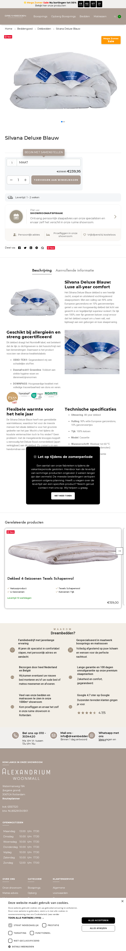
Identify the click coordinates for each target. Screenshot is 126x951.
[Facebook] (19, 247)
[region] (44, 173)
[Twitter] (25, 247)
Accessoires (98, 32)
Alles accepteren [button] (98, 920)
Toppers (39, 32)
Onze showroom (12, 887)
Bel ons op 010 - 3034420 (34, 734)
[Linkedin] (31, 247)
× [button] (122, 901)
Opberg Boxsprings (63, 16)
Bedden (85, 16)
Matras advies (10, 893)
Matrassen (100, 16)
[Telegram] (36, 247)
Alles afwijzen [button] (98, 928)
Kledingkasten (57, 32)
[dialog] (63, 924)
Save (9, 36)
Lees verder (53, 914)
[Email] (42, 247)
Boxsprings (40, 16)
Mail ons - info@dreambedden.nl (76, 734)
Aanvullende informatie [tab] (75, 270)
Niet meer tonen (63, 496)
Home (8, 28)
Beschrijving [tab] (42, 270)
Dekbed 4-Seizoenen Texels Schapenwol (40, 578)
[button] (61, 121)
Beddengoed (78, 32)
